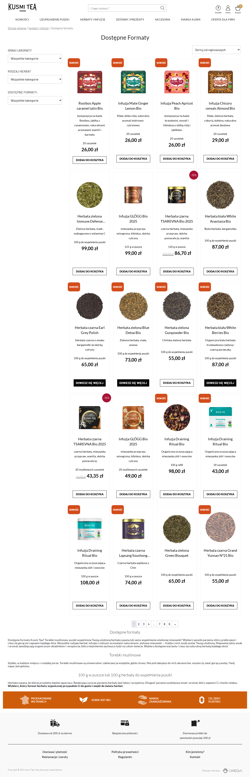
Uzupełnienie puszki (54, 19)
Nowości (22, 19)
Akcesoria (162, 19)
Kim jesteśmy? (195, 752)
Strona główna (17, 28)
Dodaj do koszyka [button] (90, 160)
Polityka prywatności (125, 752)
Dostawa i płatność (55, 752)
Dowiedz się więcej (90, 383)
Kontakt (218, 8)
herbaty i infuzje (92, 19)
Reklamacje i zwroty (55, 757)
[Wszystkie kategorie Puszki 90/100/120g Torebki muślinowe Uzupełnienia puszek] (35, 101)
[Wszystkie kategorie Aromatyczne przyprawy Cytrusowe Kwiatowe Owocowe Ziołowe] (35, 59)
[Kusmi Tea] (22, 8)
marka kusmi (190, 19)
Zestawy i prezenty (130, 19)
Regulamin (125, 757)
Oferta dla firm (223, 19)
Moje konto (228, 8)
